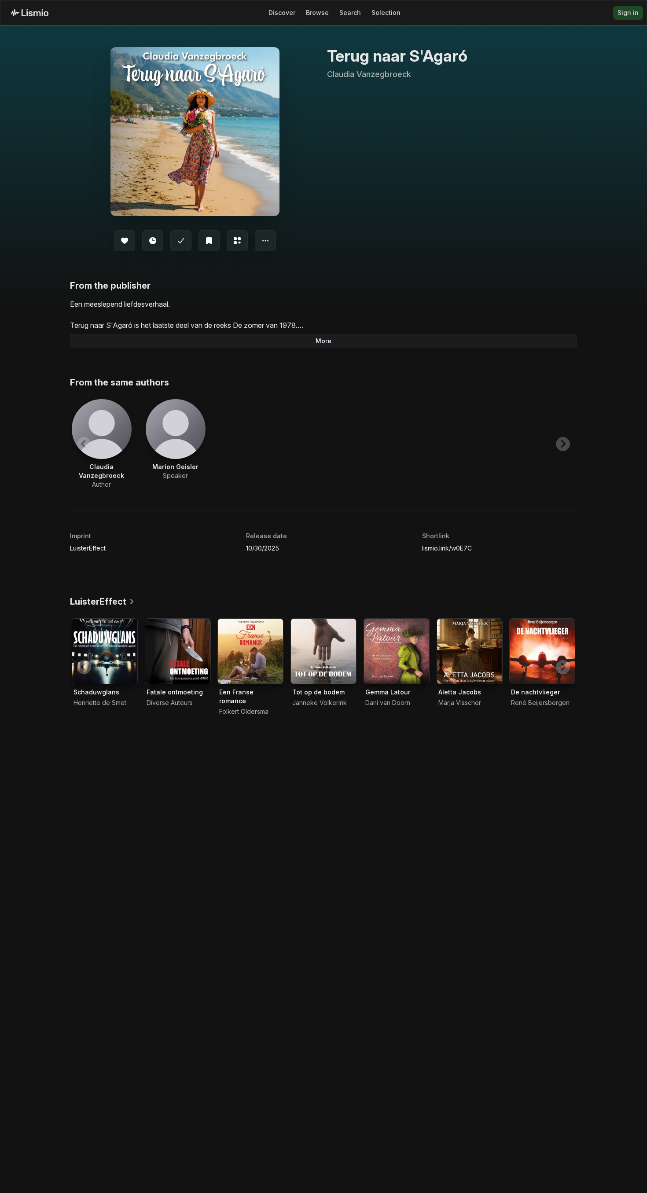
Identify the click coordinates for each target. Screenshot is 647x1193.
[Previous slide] (84, 444)
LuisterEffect (88, 548)
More (323, 341)
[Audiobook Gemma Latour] (397, 651)
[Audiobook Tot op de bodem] (323, 651)
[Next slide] (563, 444)
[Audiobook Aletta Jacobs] (470, 651)
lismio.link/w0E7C (447, 548)
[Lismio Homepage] (29, 12)
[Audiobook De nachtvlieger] (542, 651)
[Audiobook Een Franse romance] (250, 651)
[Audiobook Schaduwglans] (105, 651)
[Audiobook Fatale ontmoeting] (178, 651)
